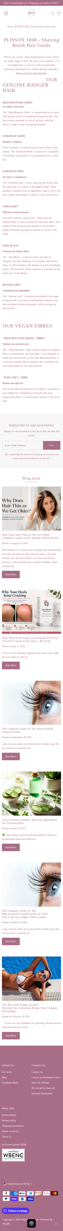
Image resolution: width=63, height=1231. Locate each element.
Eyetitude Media (10, 1082)
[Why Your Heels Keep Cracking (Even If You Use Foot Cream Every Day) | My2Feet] (31, 612)
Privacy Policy (9, 1115)
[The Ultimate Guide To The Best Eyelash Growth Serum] (31, 703)
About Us (6, 1136)
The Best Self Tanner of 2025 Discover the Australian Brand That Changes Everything (29, 1008)
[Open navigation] (8, 13)
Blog (4, 1077)
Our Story (7, 1072)
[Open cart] (59, 13)
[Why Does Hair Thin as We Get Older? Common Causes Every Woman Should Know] (31, 509)
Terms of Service (10, 1131)
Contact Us (37, 1072)
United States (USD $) (19, 1183)
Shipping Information (12, 1125)
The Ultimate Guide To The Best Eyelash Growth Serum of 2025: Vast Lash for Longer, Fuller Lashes (25, 914)
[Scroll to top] (55, 1224)
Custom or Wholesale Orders (46, 1077)
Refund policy (9, 1120)
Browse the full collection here (31, 73)
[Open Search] (52, 13)
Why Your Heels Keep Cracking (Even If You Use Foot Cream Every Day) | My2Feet (30, 639)
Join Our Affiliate (40, 1082)
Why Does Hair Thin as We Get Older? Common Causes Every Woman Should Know (30, 536)
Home (10, 26)
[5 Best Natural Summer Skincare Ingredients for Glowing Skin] (31, 794)
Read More (10, 574)
